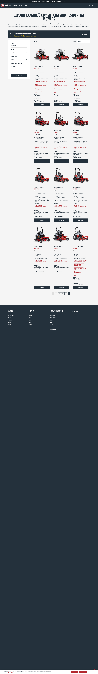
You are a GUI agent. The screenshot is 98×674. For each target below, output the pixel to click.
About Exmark (52, 315)
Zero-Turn (9, 317)
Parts (26, 5)
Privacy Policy (10, 672)
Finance (20, 5)
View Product (42, 104)
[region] (49, 672)
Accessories (31, 324)
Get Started (84, 34)
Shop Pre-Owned (75, 312)
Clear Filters (19, 75)
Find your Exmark (11, 315)
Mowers (15, 5)
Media (51, 327)
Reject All (75, 671)
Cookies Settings (67, 671)
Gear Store (52, 324)
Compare (38, 69)
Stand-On (9, 322)
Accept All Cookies (83, 671)
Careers (51, 320)
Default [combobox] (79, 41)
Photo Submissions (53, 329)
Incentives (30, 315)
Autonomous (10, 327)
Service (30, 320)
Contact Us (51, 322)
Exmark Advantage (53, 317)
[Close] (96, 672)
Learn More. (62, 1)
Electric (9, 324)
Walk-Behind (10, 320)
